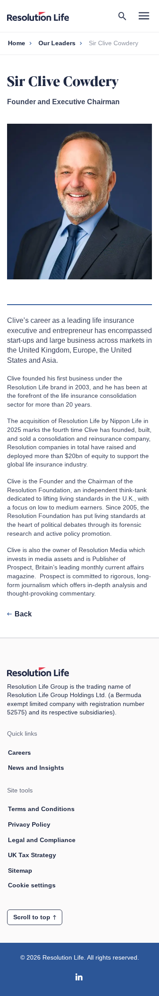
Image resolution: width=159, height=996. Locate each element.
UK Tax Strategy (32, 855)
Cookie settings (32, 885)
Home (16, 43)
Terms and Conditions (41, 808)
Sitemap (20, 870)
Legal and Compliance (42, 839)
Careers (19, 752)
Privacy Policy (29, 824)
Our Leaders (57, 43)
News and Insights (36, 767)
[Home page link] (42, 16)
